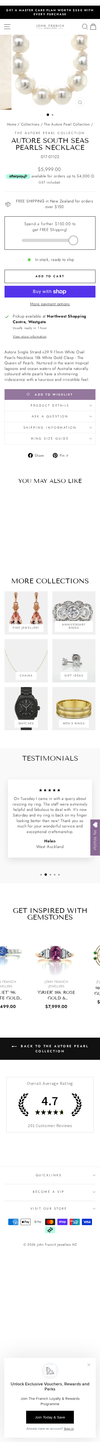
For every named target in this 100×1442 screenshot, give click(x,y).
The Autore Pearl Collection (67, 124)
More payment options (50, 304)
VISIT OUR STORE (48, 1208)
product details (50, 405)
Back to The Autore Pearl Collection (54, 1049)
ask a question (50, 416)
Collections (30, 124)
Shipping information (50, 427)
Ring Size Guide (50, 438)
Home (12, 124)
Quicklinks (49, 1175)
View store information (29, 336)
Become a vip (48, 1191)
